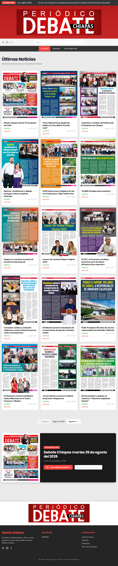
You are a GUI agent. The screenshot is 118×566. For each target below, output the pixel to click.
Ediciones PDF (70, 49)
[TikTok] (11, 42)
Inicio (45, 49)
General (56, 49)
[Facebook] (3, 42)
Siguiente (72, 421)
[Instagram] (7, 42)
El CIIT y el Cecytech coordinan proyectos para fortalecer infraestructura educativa (57, 3)
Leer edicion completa (60, 467)
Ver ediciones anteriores (87, 467)
